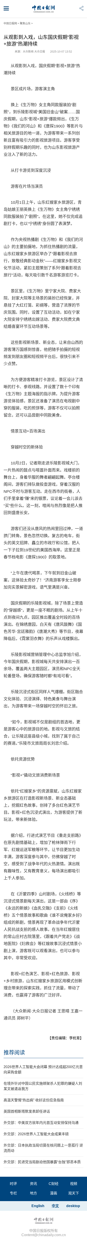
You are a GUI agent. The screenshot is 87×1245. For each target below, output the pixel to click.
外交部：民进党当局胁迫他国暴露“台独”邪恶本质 (42, 1162)
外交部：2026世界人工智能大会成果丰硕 (36, 1134)
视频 (73, 1184)
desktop (73, 1206)
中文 (55, 1206)
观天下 (73, 1193)
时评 (13, 1184)
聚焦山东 (25, 23)
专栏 (13, 1193)
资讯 (33, 1184)
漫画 (53, 1193)
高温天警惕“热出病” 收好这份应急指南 (34, 1100)
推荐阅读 (14, 1052)
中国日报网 (10, 23)
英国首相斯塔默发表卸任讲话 (27, 1111)
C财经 (53, 1184)
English (37, 1206)
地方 (33, 1193)
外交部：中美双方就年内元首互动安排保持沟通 (41, 1123)
